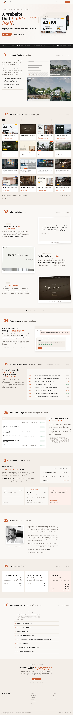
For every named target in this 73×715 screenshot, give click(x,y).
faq (31, 707)
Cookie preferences (4, 713)
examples (51, 1)
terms (63, 712)
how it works (32, 1)
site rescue (33, 705)
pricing (45, 1)
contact (54, 699)
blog (57, 1)
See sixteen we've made (19, 34)
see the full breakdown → (37, 507)
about (54, 695)
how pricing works (35, 701)
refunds (66, 712)
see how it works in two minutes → (37, 682)
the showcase (34, 703)
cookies (70, 712)
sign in (61, 1)
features (39, 1)
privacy (60, 712)
